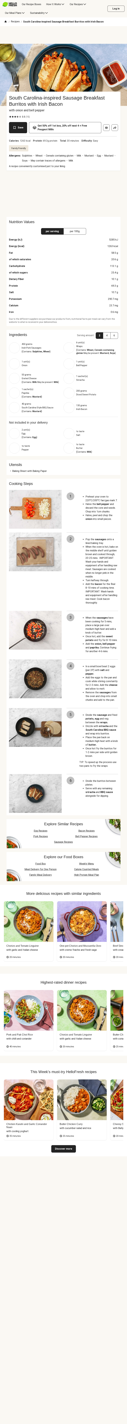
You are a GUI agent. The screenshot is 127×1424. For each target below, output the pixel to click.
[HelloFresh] (9, 4)
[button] (63, 334)
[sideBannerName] (63, 193)
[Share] (115, 127)
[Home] (5, 22)
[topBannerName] (63, 35)
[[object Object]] (106, 127)
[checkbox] (10, 117)
